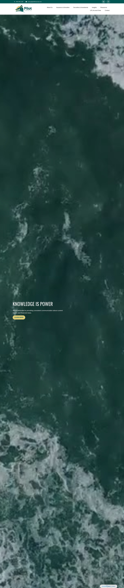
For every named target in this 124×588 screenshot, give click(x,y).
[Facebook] (108, 1)
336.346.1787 (19, 1)
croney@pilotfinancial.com (35, 1)
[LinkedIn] (104, 1)
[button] (49, 7)
